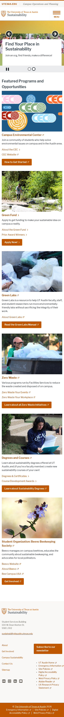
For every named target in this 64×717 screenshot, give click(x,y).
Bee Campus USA (11, 573)
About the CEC (10, 149)
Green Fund (9, 215)
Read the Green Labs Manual (20, 324)
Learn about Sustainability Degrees (24, 488)
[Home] (25, 13)
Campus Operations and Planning (40, 4)
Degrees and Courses (15, 458)
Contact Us (7, 664)
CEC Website (9, 154)
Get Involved (12, 60)
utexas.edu (9, 4)
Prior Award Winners (13, 234)
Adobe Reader (45, 681)
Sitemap (6, 670)
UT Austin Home (46, 662)
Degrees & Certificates (14, 476)
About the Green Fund (14, 229)
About (5, 645)
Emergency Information (50, 666)
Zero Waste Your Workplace (17, 397)
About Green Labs (12, 317)
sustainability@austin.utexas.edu (17, 633)
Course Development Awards (18, 481)
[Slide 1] (29, 69)
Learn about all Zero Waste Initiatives (25, 404)
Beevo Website (10, 564)
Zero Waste (9, 377)
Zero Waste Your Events (15, 392)
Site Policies (44, 669)
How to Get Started (15, 162)
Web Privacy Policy (48, 678)
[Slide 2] (33, 69)
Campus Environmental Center (22, 135)
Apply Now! (10, 242)
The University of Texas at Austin (30, 706)
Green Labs (9, 295)
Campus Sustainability (12, 657)
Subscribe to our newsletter (45, 649)
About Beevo (9, 568)
